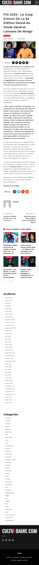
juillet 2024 (8, 366)
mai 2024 (8, 372)
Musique (7, 479)
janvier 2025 (9, 350)
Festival (7, 465)
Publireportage (9, 493)
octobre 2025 (9, 325)
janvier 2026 (9, 317)
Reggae (7, 501)
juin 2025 (8, 336)
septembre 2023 (10, 394)
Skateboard (8, 509)
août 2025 (8, 331)
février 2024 (9, 380)
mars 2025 (8, 344)
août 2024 (8, 364)
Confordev (24, 560)
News (19, 553)
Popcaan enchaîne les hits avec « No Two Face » (9, 218)
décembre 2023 (10, 386)
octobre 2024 (9, 358)
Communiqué (9, 446)
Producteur (8, 490)
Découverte (8, 454)
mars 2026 (8, 311)
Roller (7, 506)
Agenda (8, 233)
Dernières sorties (10, 459)
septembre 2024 (10, 361)
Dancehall (8, 451)
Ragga (7, 495)
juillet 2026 (8, 300)
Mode (7, 476)
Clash (7, 440)
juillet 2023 (8, 400)
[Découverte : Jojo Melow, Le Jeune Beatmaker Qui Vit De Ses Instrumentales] (10, 261)
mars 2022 (8, 402)
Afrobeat (8, 421)
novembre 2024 (10, 355)
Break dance (9, 437)
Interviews (8, 470)
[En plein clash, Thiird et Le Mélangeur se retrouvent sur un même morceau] (28, 261)
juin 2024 (8, 369)
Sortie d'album (9, 515)
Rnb (6, 504)
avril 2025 (8, 342)
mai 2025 (8, 339)
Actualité (7, 35)
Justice (7, 473)
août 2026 (8, 297)
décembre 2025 (10, 319)
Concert (7, 448)
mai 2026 (8, 306)
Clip (6, 443)
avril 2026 (8, 308)
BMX (6, 434)
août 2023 (8, 397)
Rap (6, 498)
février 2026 (9, 314)
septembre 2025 (10, 328)
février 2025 (9, 347)
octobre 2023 (9, 391)
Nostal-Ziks (8, 484)
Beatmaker (9, 257)
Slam (6, 512)
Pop (6, 487)
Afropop (7, 423)
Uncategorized (9, 520)
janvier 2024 (9, 383)
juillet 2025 (8, 333)
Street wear (9, 517)
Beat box (8, 429)
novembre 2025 (10, 322)
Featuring (26, 257)
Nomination (8, 481)
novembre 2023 (10, 389)
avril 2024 (8, 375)
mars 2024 (8, 377)
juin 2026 (8, 303)
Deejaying (8, 457)
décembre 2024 (10, 353)
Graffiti (7, 468)
